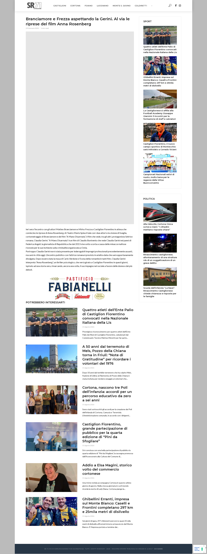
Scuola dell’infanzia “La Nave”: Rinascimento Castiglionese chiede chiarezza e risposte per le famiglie (159, 292)
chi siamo (158, 549)
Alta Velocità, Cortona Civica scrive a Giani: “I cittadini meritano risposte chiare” (158, 227)
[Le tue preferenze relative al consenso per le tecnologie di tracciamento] (202, 549)
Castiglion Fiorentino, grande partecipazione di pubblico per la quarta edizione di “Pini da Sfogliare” (104, 432)
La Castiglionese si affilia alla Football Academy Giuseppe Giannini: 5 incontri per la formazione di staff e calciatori (159, 114)
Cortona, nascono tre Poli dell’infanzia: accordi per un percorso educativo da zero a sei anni (107, 393)
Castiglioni (59, 6)
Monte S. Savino (122, 6)
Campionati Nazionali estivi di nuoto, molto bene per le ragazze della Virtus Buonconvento (158, 178)
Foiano (89, 6)
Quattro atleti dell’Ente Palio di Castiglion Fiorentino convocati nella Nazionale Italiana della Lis (107, 316)
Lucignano (102, 6)
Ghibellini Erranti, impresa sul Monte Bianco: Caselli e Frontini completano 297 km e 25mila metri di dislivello (107, 505)
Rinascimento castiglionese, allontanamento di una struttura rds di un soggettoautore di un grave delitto (160, 258)
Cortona (75, 6)
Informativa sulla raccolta (198, 549)
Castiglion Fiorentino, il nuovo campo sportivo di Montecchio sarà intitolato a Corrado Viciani (159, 147)
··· (151, 6)
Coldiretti (141, 6)
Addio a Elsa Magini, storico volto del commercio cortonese (107, 469)
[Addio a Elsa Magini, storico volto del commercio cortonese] (51, 477)
